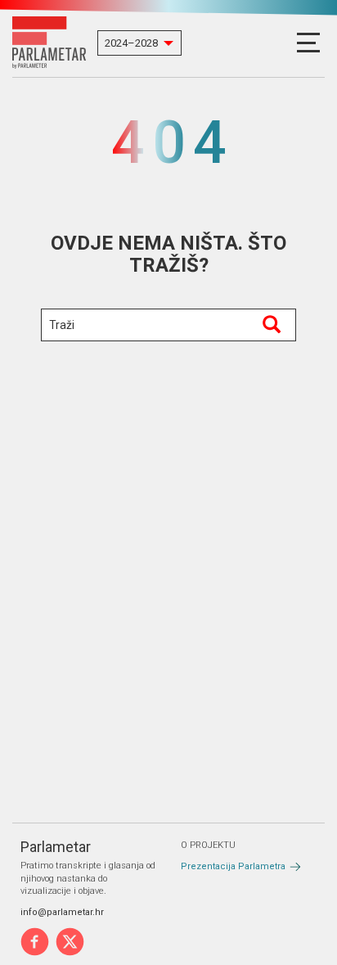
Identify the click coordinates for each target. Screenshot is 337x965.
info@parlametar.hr (62, 912)
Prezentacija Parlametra (233, 866)
